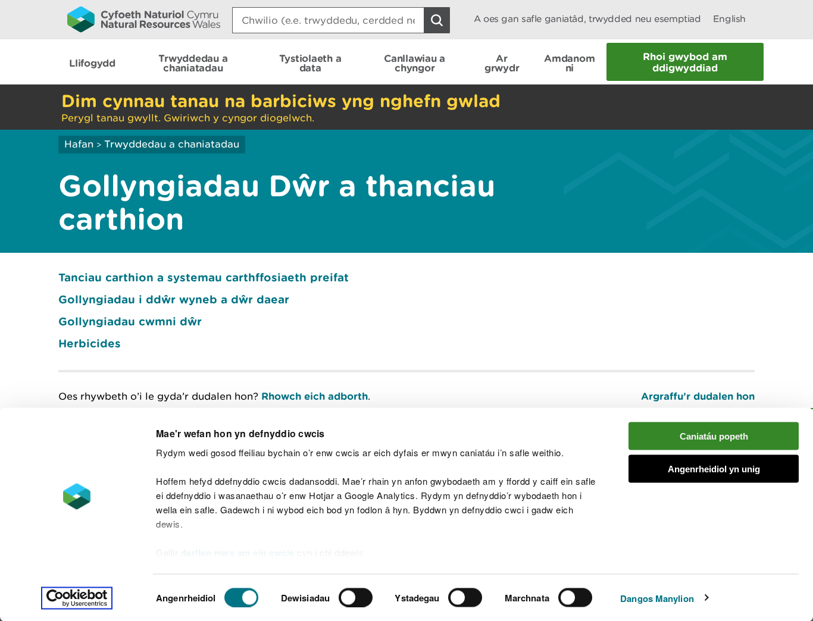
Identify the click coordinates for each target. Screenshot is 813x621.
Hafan (78, 144)
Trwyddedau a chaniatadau (171, 144)
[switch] (356, 597)
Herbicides (89, 343)
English (729, 18)
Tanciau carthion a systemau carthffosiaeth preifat (203, 277)
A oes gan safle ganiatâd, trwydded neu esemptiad (587, 18)
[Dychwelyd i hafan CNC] (143, 19)
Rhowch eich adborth (314, 396)
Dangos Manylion (657, 597)
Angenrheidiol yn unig (714, 468)
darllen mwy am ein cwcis (238, 552)
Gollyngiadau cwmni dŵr (130, 321)
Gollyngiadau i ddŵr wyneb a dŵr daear (173, 299)
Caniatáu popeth (714, 436)
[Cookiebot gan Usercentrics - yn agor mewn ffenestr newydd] (76, 598)
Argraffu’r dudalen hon (698, 396)
